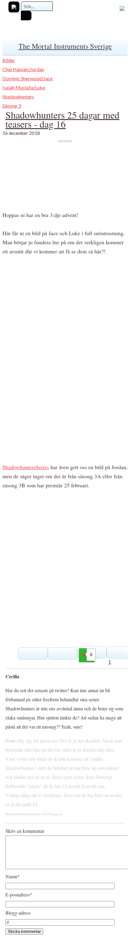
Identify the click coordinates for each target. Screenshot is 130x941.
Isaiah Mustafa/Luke (23, 87)
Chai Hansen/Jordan (23, 69)
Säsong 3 (11, 105)
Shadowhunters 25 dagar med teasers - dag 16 (62, 119)
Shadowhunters (18, 96)
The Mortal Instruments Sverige (65, 46)
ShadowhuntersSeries (25, 467)
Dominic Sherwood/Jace (27, 78)
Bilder (8, 60)
